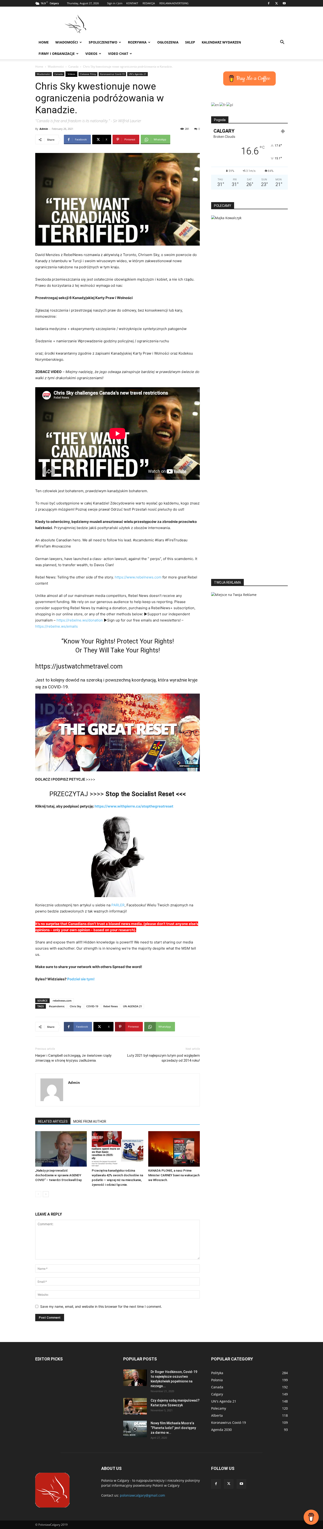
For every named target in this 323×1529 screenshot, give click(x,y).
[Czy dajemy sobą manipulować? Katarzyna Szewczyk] (135, 1406)
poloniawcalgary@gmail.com (142, 1495)
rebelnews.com (62, 1000)
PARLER (118, 905)
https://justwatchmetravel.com (78, 666)
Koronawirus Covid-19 (112, 74)
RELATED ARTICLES (53, 1121)
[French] (222, 104)
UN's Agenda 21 (137, 74)
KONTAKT (132, 3)
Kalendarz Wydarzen (221, 42)
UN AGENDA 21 (132, 1006)
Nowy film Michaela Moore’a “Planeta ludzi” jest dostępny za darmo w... (173, 1427)
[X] (276, 3)
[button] (282, 42)
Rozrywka (137, 42)
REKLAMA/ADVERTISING (173, 3)
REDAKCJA (149, 3)
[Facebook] (268, 3)
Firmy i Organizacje (57, 53)
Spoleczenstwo (103, 42)
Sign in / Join (114, 3)
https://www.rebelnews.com (138, 577)
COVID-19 (92, 1006)
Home (44, 42)
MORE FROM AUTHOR (89, 1121)
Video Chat (118, 53)
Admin (43, 128)
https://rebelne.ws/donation (80, 620)
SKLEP (190, 42)
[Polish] (230, 104)
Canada (73, 67)
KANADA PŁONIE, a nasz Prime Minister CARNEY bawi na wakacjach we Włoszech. (174, 1175)
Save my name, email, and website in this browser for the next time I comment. (101, 1306)
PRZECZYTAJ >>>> (117, 794)
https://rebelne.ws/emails (56, 626)
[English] (215, 104)
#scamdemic (57, 1006)
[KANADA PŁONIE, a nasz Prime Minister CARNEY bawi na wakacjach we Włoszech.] (174, 1149)
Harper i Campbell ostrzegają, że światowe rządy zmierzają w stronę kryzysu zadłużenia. (73, 1058)
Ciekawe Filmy (88, 74)
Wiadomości (66, 42)
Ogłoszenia (168, 42)
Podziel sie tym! (81, 979)
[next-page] (46, 1194)
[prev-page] (38, 1194)
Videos (91, 53)
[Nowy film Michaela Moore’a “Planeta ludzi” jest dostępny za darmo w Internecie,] (135, 1429)
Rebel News (110, 1006)
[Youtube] (284, 3)
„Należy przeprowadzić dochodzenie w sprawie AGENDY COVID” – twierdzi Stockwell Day (58, 1175)
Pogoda (220, 120)
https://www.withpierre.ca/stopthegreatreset (134, 806)
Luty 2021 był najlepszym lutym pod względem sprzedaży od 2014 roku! (163, 1058)
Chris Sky (75, 1006)
